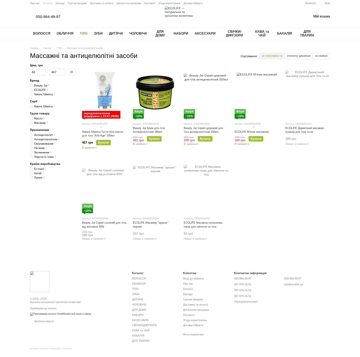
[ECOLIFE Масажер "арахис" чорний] (155, 187)
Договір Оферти (193, 3)
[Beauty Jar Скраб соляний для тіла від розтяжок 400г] (104, 187)
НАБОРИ (181, 33)
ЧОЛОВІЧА (138, 33)
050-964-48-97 (48, 17)
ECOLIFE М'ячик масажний (252, 131)
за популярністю (272, 55)
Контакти (149, 3)
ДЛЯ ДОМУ (160, 33)
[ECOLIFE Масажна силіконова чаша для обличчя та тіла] (206, 187)
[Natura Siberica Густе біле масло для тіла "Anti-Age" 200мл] (104, 92)
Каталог (47, 3)
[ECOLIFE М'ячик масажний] (257, 92)
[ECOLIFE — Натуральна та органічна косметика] (39, 281)
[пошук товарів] (326, 33)
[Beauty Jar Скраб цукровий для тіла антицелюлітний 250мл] (206, 92)
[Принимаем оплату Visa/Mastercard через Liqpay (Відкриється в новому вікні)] (60, 313)
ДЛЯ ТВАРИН (307, 33)
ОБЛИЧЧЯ (65, 33)
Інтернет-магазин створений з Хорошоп (51, 348)
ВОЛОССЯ (41, 33)
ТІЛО (84, 33)
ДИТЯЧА (116, 33)
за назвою (321, 55)
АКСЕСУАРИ (205, 33)
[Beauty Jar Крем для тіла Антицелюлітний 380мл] (155, 92)
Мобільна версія (44, 321)
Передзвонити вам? (246, 301)
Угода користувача (169, 3)
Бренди (60, 3)
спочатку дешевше (299, 55)
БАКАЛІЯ (284, 33)
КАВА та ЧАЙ (262, 33)
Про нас (35, 3)
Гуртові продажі (77, 3)
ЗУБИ (98, 33)
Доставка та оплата (101, 3)
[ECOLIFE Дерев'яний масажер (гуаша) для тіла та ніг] (307, 92)
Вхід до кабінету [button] (193, 278)
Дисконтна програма (129, 3)
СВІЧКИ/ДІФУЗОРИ (234, 33)
